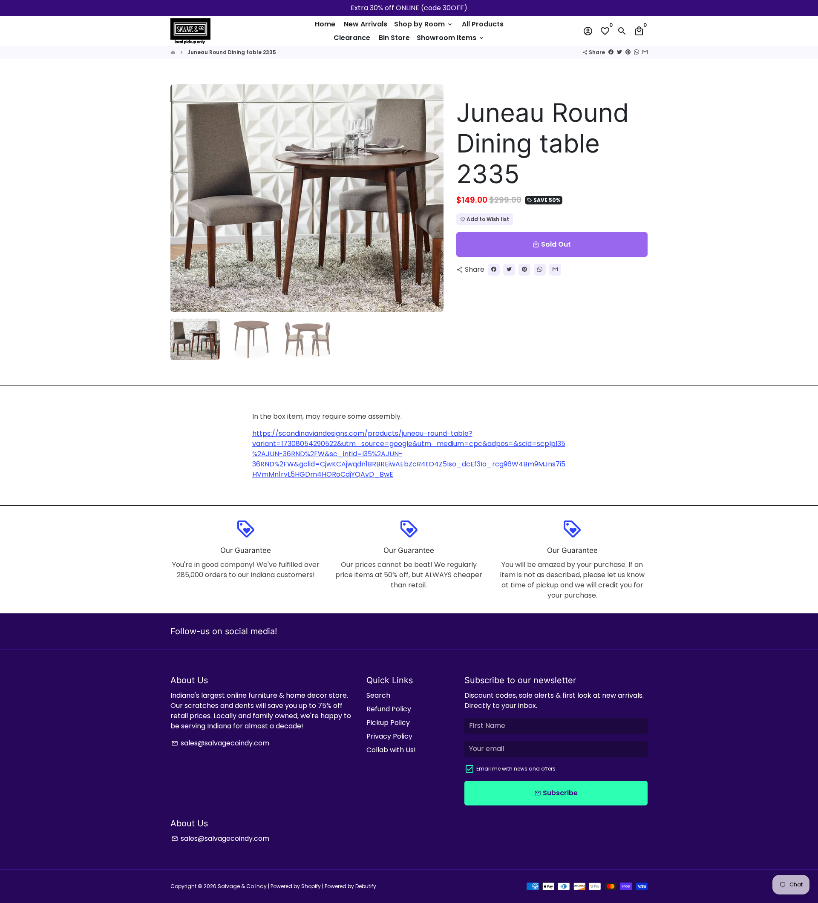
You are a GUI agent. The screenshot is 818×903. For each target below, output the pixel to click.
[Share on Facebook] (611, 52)
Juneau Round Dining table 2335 (231, 52)
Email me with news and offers (516, 768)
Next (432, 198)
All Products (483, 24)
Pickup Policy (388, 723)
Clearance (352, 38)
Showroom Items (451, 38)
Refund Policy (388, 709)
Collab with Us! (391, 750)
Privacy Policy (389, 736)
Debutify (365, 886)
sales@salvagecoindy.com (220, 743)
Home (325, 24)
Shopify (311, 886)
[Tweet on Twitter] (619, 52)
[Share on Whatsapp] (636, 52)
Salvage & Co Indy (243, 886)
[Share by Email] (645, 52)
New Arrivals (365, 24)
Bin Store (394, 38)
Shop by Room (423, 24)
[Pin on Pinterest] (628, 52)
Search (378, 695)
